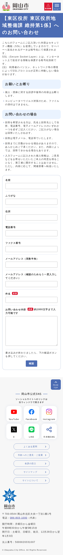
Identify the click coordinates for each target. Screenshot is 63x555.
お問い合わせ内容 (15, 309)
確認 (31, 363)
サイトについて (30, 480)
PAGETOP (56, 386)
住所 (8, 211)
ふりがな (10, 195)
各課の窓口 (30, 463)
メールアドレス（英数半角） (22, 258)
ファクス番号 (13, 243)
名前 (8, 180)
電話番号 (10, 227)
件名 (8, 294)
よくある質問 (30, 446)
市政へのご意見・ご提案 (30, 455)
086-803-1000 (18, 518)
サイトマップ (30, 472)
